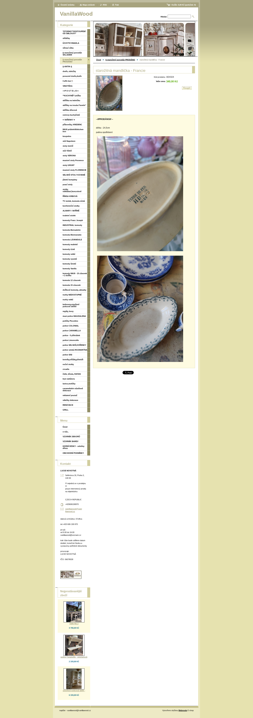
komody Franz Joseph (73, 220)
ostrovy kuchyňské (71, 115)
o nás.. (66, 432)
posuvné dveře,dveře (72, 76)
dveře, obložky (69, 71)
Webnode (182, 710)
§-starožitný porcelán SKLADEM (72, 54)
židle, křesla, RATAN (72, 374)
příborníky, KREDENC (72, 125)
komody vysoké (70, 259)
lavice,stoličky (69, 384)
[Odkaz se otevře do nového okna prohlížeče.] (109, 93)
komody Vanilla (69, 269)
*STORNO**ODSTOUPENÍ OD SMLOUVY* (74, 32)
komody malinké (70, 244)
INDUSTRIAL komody (72, 225)
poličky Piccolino (70, 321)
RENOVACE (68, 405)
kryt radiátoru (69, 379)
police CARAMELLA (72, 331)
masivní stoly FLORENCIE (74, 170)
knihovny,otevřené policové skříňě (71, 305)
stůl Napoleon (69, 141)
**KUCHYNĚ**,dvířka (72, 96)
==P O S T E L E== (71, 91)
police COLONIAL (71, 326)
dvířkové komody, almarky (74, 290)
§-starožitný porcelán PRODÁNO (120, 60)
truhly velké (68, 300)
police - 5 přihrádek (71, 335)
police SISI (67, 355)
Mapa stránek (89, 5)
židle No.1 (74, 624)
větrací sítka (68, 48)
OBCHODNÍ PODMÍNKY (73, 453)
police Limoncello (71, 340)
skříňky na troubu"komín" (74, 105)
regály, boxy (68, 311)
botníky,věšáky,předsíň (73, 359)
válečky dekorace (70, 400)
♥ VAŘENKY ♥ (69, 120)
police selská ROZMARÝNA (75, 350)
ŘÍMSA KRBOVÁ (70, 196)
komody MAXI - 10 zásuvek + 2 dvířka (75, 274)
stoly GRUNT (69, 165)
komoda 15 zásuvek (72, 285)
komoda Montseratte (72, 235)
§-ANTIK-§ (67, 66)
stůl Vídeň (67, 151)
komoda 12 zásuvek (72, 280)
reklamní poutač (70, 395)
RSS (105, 5)
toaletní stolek (69, 215)
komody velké (69, 254)
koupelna (67, 136)
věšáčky (66, 38)
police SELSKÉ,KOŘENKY (74, 345)
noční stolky (68, 364)
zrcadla (66, 369)
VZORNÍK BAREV (70, 441)
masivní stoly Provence (73, 160)
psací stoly (67, 184)
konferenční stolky (71, 206)
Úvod (98, 60)
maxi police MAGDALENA (74, 316)
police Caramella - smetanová (74, 657)
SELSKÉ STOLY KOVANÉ (74, 175)
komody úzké (69, 249)
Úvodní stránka (67, 5)
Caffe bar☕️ (68, 81)
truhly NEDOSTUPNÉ (72, 295)
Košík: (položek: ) (184, 5)
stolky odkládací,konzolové (72, 190)
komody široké (69, 264)
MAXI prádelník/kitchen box (73, 130)
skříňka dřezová (70, 110)
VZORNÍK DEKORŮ (71, 436)
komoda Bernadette (72, 230)
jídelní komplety (70, 180)
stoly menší (68, 146)
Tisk (117, 5)
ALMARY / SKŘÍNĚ (71, 211)
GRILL (65, 410)
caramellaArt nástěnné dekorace (73, 389)
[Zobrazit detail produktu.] (74, 612)
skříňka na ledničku (71, 100)
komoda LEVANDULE (72, 240)
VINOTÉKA (67, 86)
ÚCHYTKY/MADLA (71, 43)
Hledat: (164, 17)
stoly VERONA (69, 156)
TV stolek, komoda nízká (74, 201)
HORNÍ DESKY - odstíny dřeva (73, 447)
